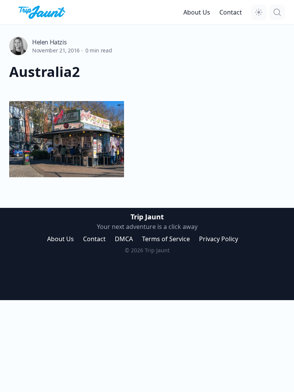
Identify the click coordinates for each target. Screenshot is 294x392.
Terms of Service (166, 239)
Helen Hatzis (49, 42)
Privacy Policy (218, 239)
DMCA (124, 239)
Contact (230, 12)
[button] (258, 12)
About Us (196, 12)
